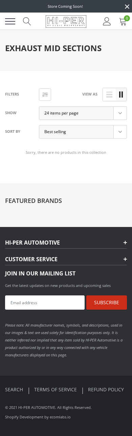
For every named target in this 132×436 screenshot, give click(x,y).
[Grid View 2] (121, 94)
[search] (27, 21)
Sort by (12, 131)
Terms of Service (56, 389)
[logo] (66, 21)
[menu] (10, 21)
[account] (107, 21)
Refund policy (106, 389)
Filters (12, 94)
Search (14, 389)
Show (11, 112)
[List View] (109, 94)
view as (89, 94)
